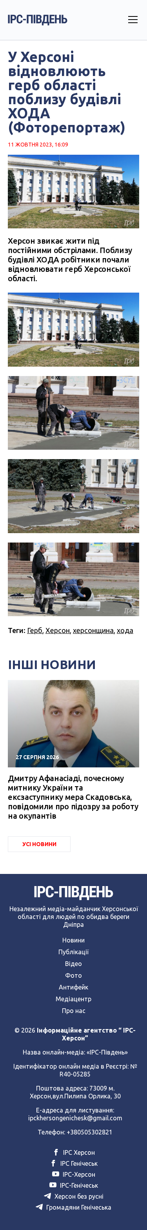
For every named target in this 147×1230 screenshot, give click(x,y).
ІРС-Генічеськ (78, 1185)
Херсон (57, 630)
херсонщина (93, 630)
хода (125, 630)
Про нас (73, 1010)
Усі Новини (39, 844)
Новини (73, 940)
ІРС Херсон (78, 1152)
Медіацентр (73, 998)
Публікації (73, 951)
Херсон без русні (78, 1196)
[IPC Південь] (37, 19)
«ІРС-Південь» (107, 1052)
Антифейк (73, 987)
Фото (73, 975)
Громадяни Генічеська (78, 1207)
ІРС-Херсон (78, 1174)
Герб (34, 630)
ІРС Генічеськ (78, 1163)
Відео (73, 963)
